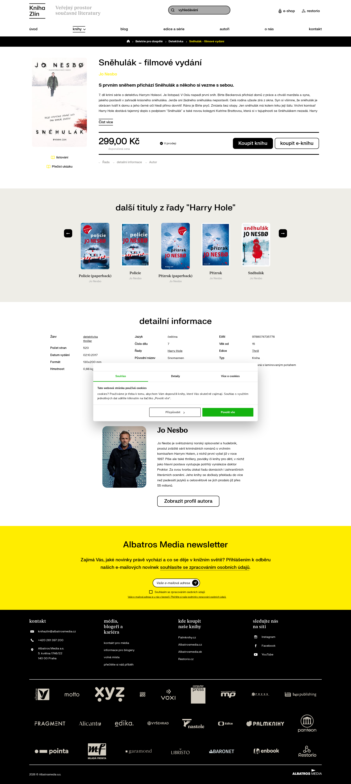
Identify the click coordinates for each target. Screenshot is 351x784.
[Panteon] (307, 723)
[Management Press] (228, 694)
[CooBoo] (142, 694)
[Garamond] (138, 751)
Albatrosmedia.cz (190, 644)
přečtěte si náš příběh (118, 664)
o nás (269, 29)
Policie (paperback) (95, 276)
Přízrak (216, 273)
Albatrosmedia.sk (190, 652)
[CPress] (260, 694)
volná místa (112, 657)
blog (124, 29)
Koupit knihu (252, 143)
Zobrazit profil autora (188, 501)
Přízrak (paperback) (175, 276)
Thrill (255, 351)
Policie (135, 273)
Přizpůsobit (172, 412)
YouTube (267, 654)
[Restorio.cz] (307, 751)
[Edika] (124, 723)
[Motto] (72, 694)
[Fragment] (50, 723)
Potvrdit (195, 583)
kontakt (315, 29)
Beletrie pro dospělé (149, 41)
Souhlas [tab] (120, 376)
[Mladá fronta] (97, 751)
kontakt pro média (116, 643)
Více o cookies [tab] (230, 376)
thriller (87, 341)
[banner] (37, 11)
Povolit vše (228, 412)
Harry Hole (175, 351)
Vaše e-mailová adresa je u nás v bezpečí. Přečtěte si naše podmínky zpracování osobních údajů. (177, 597)
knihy (78, 29)
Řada (106, 162)
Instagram (268, 637)
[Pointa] (51, 751)
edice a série (173, 29)
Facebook (268, 646)
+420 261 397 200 (50, 640)
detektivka (90, 337)
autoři (224, 29)
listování (62, 157)
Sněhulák (256, 273)
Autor (153, 162)
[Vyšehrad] (158, 723)
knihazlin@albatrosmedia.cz (57, 631)
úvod (33, 29)
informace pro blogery (119, 650)
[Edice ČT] (225, 723)
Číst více (106, 122)
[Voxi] (168, 694)
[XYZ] (109, 694)
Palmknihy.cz (187, 637)
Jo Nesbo (108, 74)
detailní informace (129, 162)
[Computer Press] (198, 694)
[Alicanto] (90, 723)
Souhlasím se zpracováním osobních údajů (180, 592)
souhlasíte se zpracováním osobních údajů (204, 567)
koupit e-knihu (297, 143)
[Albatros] (42, 694)
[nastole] (193, 723)
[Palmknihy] (265, 723)
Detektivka (176, 41)
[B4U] (300, 694)
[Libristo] (180, 751)
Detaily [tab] (175, 376)
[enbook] (266, 751)
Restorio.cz (186, 659)
